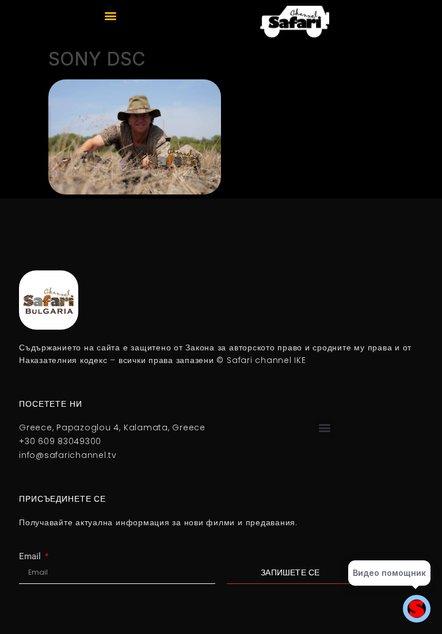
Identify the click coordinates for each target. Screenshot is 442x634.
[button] (110, 15)
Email (31, 556)
